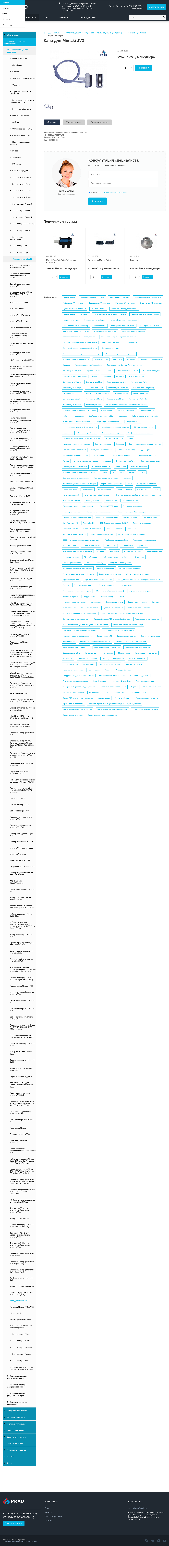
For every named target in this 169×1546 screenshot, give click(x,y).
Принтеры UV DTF (98, 309)
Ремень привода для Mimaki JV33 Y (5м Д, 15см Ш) (22, 1226)
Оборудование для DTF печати (75, 314)
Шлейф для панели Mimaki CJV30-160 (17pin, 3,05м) (21, 604)
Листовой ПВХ (110, 546)
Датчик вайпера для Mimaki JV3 (21, 1121)
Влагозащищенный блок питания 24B (131, 642)
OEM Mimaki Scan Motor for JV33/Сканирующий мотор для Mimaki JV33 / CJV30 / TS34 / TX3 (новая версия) (21, 653)
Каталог (29, 18)
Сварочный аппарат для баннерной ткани (80, 348)
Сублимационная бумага (113, 608)
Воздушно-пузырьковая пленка (113, 687)
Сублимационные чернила (139, 608)
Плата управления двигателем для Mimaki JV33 (22, 522)
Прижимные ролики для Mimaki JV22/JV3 (20, 1094)
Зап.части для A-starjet (22, 204)
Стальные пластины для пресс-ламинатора (80, 630)
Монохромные (124, 653)
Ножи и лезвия (94, 670)
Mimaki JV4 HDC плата (20, 315)
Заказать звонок (136, 9)
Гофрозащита (78, 416)
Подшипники (68, 433)
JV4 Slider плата (17, 309)
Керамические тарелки (137, 602)
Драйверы (145, 450)
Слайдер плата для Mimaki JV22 (21, 489)
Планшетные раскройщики (94, 320)
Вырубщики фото (100, 681)
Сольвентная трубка (21, 136)
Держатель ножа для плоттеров (76, 478)
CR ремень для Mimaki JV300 (22, 867)
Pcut (122, 472)
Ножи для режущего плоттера (106, 478)
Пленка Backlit (88, 523)
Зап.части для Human (21, 230)
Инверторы (122, 416)
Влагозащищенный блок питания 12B (95, 642)
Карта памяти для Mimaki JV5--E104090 (21, 367)
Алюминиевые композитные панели (77, 551)
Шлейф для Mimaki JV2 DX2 (22, 842)
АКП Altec (101, 551)
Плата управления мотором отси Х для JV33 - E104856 (22, 466)
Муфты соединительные (144, 427)
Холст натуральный (71, 495)
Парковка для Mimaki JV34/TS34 (19, 643)
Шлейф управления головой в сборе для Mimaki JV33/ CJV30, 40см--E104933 (22, 613)
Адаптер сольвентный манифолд (20, 93)
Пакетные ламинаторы (145, 681)
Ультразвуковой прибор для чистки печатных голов (21, 1368)
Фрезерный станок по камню (105, 331)
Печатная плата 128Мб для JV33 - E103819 (21, 458)
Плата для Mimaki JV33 (20, 496)
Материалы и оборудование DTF (124, 309)
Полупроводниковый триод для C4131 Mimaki (21, 874)
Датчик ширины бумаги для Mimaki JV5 (21, 1018)
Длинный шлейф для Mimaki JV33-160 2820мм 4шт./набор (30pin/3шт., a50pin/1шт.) (22, 1181)
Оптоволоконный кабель (23, 129)
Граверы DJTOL (120, 692)
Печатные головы (19, 58)
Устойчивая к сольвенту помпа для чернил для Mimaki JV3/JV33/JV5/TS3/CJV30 (23, 970)
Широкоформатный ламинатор (75, 326)
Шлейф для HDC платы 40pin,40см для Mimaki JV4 (21, 717)
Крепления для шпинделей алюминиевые (80, 427)
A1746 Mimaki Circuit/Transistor (17, 882)
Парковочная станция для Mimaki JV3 (21, 818)
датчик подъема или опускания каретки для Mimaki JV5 (19, 336)
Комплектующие (91, 653)
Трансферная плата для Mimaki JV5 (20, 285)
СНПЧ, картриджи (20, 171)
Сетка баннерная (105, 489)
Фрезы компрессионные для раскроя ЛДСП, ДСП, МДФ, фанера (114, 704)
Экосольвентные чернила (73, 692)
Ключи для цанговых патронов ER (77, 421)
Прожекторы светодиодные (146, 653)
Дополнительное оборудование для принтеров (82, 354)
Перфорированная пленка (107, 517)
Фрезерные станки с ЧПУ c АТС (76, 331)
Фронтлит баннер (124, 489)
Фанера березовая (154, 551)
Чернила (10, 1457)
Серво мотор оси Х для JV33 (22, 1076)
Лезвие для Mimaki (18, 1128)
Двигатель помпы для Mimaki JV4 (22, 1001)
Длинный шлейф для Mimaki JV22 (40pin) (22, 1254)
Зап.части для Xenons (21, 1354)
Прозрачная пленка (130, 500)
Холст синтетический (71, 500)
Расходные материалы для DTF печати (110, 314)
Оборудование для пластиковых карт (119, 630)
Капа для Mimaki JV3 (19, 1301)
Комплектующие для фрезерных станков (17, 1377)
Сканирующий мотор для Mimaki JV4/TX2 (20, 553)
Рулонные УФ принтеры (125, 303)
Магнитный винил (70, 546)
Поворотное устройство (125, 461)
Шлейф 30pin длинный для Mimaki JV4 (21, 835)
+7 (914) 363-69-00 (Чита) (18, 1517)
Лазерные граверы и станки (133, 331)
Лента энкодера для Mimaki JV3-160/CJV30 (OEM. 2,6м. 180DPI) (22, 570)
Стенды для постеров (72, 563)
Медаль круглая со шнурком (140, 591)
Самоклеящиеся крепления (110, 574)
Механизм (107, 461)
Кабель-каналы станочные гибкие (145, 416)
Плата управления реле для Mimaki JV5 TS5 (22, 474)
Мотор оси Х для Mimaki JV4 (22, 1286)
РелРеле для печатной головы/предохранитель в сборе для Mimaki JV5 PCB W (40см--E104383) (22, 625)
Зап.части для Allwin (21, 211)
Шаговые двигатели (103, 444)
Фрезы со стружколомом (73, 715)
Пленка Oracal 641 (70, 529)
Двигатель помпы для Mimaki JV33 (22, 1045)
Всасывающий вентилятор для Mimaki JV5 (21, 960)
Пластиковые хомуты (134, 664)
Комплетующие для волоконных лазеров (17, 1403)
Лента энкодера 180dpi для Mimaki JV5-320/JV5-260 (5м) (22, 701)
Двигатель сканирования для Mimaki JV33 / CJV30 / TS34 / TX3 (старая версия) (22, 665)
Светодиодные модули (126, 636)
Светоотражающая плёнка (102, 534)
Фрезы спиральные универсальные (102, 715)
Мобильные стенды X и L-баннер (116, 557)
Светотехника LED (14, 1444)
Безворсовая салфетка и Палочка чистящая (22, 101)
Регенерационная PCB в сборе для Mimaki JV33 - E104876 (20, 449)
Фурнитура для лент (71, 579)
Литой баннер (87, 489)
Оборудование (12, 35)
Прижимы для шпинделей (111, 433)
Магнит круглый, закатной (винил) (110, 591)
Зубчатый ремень (100, 455)
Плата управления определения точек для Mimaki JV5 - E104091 (20, 430)
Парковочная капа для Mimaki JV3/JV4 (23, 538)
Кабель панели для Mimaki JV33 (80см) (21, 915)
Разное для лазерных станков (75, 467)
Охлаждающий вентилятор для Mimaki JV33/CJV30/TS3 (22, 1036)
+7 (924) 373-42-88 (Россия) (126, 5)
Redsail (131, 472)
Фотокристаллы (69, 608)
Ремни (15, 151)
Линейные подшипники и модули (115, 427)
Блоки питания (107, 410)
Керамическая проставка (111, 484)
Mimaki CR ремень (18, 854)
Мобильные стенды (15, 1430)
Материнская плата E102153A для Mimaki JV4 (22, 503)
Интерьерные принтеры (119, 297)
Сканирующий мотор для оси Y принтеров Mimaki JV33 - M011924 (22, 755)
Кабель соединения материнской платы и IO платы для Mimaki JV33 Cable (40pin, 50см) (22, 925)
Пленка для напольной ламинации (77, 517)
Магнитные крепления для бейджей (77, 568)
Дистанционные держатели (113, 658)
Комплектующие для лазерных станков (17, 1386)
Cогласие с (109, 192)
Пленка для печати (92, 500)
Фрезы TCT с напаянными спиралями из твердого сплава (86, 698)
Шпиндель (120, 444)
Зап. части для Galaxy (21, 177)
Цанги (130, 438)
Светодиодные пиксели (150, 636)
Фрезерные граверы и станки (123, 326)
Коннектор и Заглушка (21, 109)
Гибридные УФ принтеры (73, 303)
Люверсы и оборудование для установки (79, 687)
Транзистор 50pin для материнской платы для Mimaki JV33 (20, 1210)
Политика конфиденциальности (14, 1541)
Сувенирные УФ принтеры (151, 303)
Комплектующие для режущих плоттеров (17, 1394)
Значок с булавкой (106, 585)
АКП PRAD (114, 551)
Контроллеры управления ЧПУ (108, 421)
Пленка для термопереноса (144, 540)
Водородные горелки (126, 410)
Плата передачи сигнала (20, 327)
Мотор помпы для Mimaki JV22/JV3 (21, 1069)
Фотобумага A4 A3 (70, 523)
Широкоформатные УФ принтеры (147, 297)
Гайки (65, 416)
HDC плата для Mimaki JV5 (21, 482)
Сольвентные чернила (152, 687)
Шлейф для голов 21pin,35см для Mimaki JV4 (22, 709)
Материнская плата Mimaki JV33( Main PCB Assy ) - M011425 (21, 294)
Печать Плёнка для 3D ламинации (132, 512)
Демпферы (17, 65)
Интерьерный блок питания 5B (137, 647)
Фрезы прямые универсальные (145, 709)
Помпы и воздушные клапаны (20, 143)
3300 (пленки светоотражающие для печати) (81, 540)
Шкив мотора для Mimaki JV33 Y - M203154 (20, 1113)
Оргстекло (142, 546)
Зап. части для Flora (21, 184)
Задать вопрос (156, 7)
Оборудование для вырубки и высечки (78, 676)
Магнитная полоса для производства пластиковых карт (85, 625)
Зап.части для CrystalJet (22, 217)
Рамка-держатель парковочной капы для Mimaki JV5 (23, 1151)
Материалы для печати (16, 1411)
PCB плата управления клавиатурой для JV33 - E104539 (20, 276)
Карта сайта (32, 1541)
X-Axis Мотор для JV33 (20, 860)
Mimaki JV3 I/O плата (19, 321)
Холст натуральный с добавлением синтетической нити (138, 495)
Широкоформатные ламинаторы (123, 320)
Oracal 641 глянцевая (92, 529)
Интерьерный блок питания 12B (76, 647)
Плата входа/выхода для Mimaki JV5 (20, 384)
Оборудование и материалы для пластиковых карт (123, 613)
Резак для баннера (123, 670)
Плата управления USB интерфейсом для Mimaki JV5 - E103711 (22, 402)
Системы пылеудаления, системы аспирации (81, 438)
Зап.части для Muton (21, 1334)
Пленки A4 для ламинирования (100, 512)
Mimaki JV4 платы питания (21, 848)
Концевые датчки (133, 421)
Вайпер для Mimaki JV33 (20, 546)
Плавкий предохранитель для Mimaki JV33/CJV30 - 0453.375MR (22, 1192)
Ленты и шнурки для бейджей (138, 574)
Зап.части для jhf (19, 246)
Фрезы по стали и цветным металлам (112, 709)
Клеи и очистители (70, 664)
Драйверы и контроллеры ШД (101, 416)
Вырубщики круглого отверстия (112, 676)
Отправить (97, 201)
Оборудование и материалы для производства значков (139, 579)
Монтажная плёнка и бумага (74, 534)
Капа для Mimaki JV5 (19, 693)
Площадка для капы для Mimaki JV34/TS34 (20, 635)
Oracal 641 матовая (114, 529)
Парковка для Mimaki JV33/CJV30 (19, 1141)
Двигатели (16, 157)
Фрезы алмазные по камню (147, 698)
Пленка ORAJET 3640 (109, 506)
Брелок (66, 585)
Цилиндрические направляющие (76, 444)
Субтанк (16, 122)
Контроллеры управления (122, 455)
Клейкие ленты (89, 664)
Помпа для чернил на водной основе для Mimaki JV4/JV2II (22, 781)
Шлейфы (16, 72)
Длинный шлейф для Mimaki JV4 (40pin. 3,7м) (22, 1263)
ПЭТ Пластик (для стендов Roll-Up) (113, 523)
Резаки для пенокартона (112, 348)
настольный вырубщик (122, 681)
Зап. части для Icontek (21, 191)
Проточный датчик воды (150, 461)
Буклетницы (139, 557)
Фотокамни (156, 602)
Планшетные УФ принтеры (99, 303)
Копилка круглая (125, 585)
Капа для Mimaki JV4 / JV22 (22, 1307)
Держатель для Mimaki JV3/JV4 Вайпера (19, 773)
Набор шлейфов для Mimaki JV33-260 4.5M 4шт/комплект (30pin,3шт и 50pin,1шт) (22, 1161)
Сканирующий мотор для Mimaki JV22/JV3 (20, 826)
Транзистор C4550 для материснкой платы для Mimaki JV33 (20, 1245)
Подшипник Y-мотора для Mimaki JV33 (21, 579)
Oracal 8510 (131, 529)
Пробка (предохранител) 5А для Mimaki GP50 (22, 944)
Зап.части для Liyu (20, 252)
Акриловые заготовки (89, 608)
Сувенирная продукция (16, 1437)
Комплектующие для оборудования (14, 42)
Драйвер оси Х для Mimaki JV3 (21, 1279)
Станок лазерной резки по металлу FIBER (80, 342)
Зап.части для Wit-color (22, 1347)
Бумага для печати (130, 517)
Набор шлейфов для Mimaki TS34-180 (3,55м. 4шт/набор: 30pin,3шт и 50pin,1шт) (22, 1171)
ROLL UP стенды (90, 557)
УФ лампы (16, 164)
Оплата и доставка (87, 18)
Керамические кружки (114, 602)
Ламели (66, 461)
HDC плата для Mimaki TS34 (22, 360)
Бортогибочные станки (111, 342)
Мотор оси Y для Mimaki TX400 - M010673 (20, 898)
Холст (156, 489)
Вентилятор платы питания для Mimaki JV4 (21, 952)
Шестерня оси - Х (17, 798)
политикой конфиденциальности (114, 192)
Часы (122, 597)
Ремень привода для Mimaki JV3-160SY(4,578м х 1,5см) (22, 979)
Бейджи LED (68, 658)
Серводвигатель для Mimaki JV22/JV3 (22, 764)
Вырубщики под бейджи (139, 676)
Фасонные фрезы (139, 692)
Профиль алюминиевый (73, 670)
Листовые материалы (15, 1424)
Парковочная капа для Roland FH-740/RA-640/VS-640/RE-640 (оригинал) (22, 1027)
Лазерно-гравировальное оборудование (79, 337)
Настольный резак (70, 597)
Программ (127, 478)
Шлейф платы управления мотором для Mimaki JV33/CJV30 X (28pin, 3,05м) (22, 675)
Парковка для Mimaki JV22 (21, 986)
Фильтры (16, 85)
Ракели (107, 670)
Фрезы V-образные (123, 698)
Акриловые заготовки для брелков (98, 579)
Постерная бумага (151, 517)
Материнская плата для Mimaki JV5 (20, 353)
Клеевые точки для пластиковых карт (128, 625)
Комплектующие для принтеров (17, 51)
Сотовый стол (120, 467)
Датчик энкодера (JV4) (19, 805)
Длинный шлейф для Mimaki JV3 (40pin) (22, 561)
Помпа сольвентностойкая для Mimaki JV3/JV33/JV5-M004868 (21, 790)
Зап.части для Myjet (20, 1341)
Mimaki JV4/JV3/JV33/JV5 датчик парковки (21, 1327)
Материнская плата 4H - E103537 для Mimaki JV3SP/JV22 (20, 513)
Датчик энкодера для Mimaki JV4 (22, 1010)
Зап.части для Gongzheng (23, 224)
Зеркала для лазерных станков (75, 455)
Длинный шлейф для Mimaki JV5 (22, 734)
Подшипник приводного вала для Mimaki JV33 (22, 596)
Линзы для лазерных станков (86, 461)
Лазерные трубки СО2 (148, 455)
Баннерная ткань (70, 489)
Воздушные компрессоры (101, 450)
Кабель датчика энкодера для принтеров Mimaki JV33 (22, 907)
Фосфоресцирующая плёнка (116, 540)
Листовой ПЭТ (127, 546)
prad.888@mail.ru (139, 1508)
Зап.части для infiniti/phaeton (17, 238)
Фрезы (9, 1463)
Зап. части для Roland (21, 197)
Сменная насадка (107, 597)
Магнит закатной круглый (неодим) (77, 591)
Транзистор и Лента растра (23, 78)
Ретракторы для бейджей (129, 568)
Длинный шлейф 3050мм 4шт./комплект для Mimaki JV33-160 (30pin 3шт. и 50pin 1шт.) (22, 744)
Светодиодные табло (71, 653)
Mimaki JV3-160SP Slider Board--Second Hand (20, 267)
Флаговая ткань (143, 489)
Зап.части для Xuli (20, 1361)
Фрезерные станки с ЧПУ (150, 326)
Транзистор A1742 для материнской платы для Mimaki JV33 (20, 1235)
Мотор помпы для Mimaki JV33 (21, 1053)
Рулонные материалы (15, 1417)
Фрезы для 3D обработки (73, 704)
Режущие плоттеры (71, 320)
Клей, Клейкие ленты (137, 658)
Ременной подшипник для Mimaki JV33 (21, 588)
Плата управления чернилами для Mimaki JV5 (23, 376)
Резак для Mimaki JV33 (20, 1134)
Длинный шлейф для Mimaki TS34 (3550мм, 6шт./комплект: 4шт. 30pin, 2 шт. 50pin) (22, 1103)
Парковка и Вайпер (20, 116)
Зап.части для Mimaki (22, 259)
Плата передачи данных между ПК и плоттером (20, 530)
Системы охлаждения (101, 467)
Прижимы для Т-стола (87, 433)
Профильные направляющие (139, 433)
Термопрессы (131, 342)
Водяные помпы (147, 410)
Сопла (129, 484)
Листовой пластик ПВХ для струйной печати (112, 619)
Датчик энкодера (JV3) (19, 811)
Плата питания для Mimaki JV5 (21, 345)
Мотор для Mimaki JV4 (19, 1218)
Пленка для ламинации (132, 506)
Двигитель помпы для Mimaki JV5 (22, 890)
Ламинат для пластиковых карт (147, 619)
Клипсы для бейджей (105, 568)
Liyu (113, 472)
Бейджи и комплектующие (120, 563)
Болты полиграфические (110, 664)
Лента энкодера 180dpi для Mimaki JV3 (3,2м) (21, 1294)
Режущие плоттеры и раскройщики (145, 314)
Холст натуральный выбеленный (97, 495)
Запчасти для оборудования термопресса (80, 613)
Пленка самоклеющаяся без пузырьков (79, 506)
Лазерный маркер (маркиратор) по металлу (118, 337)
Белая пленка (111, 500)
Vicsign (142, 472)
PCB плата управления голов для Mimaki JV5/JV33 (22, 1201)
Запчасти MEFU (99, 326)
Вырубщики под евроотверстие (75, 681)
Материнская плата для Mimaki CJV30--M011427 (20, 392)
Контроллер (108, 653)
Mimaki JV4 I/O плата (19, 302)
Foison (104, 472)
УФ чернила (94, 692)
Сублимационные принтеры (74, 309)
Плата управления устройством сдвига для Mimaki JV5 (20, 420)
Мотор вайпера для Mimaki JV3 (21, 936)
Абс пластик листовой (132, 551)
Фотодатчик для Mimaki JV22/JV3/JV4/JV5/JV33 (20, 725)
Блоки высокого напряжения (74, 450)
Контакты (64, 18)
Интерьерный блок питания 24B (107, 647)
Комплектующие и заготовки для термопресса (82, 602)
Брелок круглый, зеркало (84, 585)
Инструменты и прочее (16, 1450)
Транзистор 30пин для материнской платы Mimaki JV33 (21, 1085)
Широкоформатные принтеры (92, 297)
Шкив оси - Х (15, 1313)
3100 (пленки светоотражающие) (131, 534)
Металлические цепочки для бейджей (78, 574)
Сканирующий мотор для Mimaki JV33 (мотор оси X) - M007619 (22, 685)
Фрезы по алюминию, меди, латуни (77, 709)
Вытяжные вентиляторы (126, 450)
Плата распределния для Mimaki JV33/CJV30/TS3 (21, 439)
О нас (46, 18)
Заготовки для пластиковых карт (76, 619)
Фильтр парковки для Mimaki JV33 (22, 1061)
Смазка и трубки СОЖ (114, 438)
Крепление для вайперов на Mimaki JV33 (22, 993)
